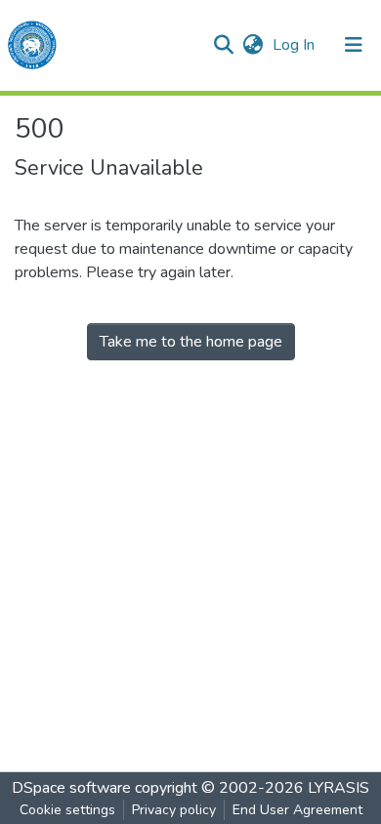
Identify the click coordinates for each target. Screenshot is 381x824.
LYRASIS (338, 788)
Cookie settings (67, 810)
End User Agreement (297, 810)
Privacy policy (174, 810)
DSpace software (71, 788)
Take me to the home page (191, 341)
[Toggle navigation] (353, 44)
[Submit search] (223, 45)
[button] (252, 45)
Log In (295, 45)
